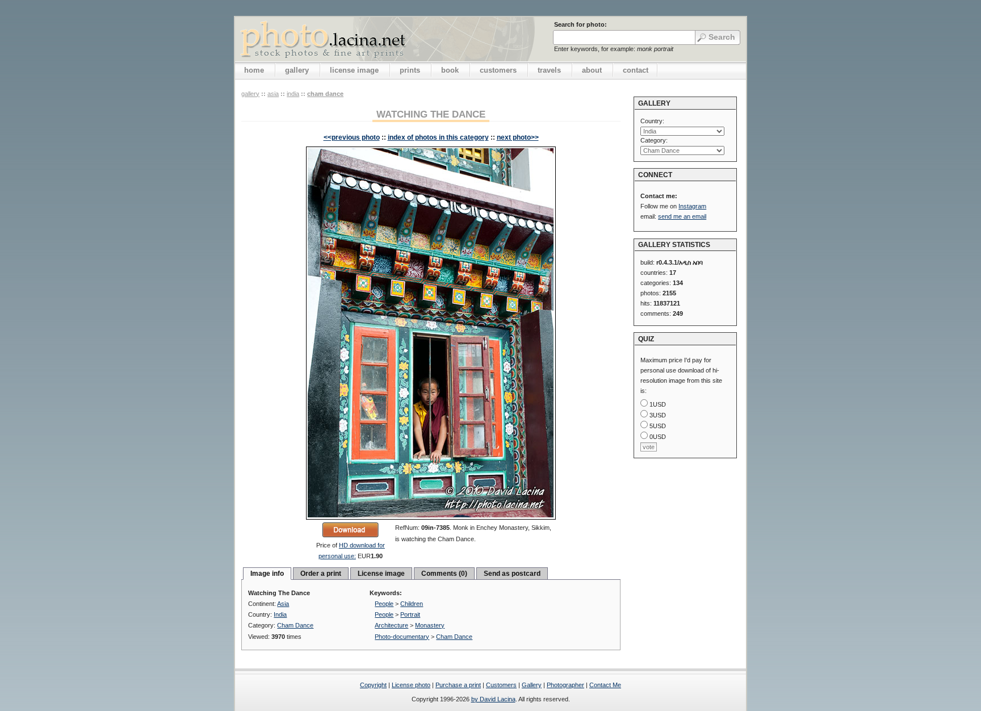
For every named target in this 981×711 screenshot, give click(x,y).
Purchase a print (458, 684)
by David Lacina (493, 699)
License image (381, 574)
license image (354, 70)
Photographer (565, 684)
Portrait (410, 614)
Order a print (320, 574)
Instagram (692, 206)
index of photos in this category (438, 137)
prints (410, 70)
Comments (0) (444, 574)
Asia (273, 93)
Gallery (532, 684)
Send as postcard (512, 574)
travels (549, 70)
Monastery (430, 625)
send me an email (682, 216)
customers (498, 70)
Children (411, 603)
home (254, 70)
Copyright (373, 684)
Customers (501, 684)
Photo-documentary (402, 636)
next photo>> (518, 137)
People (384, 603)
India (293, 93)
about (592, 70)
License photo (411, 684)
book (450, 70)
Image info (267, 574)
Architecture (391, 625)
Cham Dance (325, 93)
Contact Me (605, 684)
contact (635, 70)
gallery (297, 70)
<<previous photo (352, 137)
